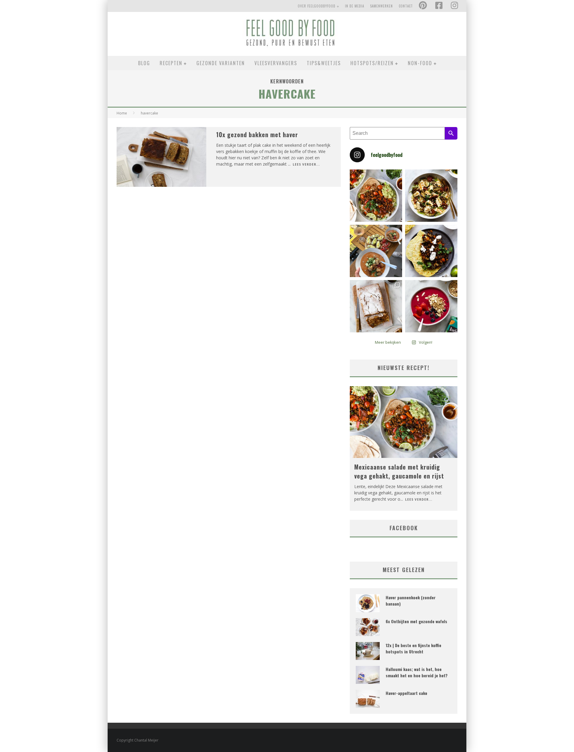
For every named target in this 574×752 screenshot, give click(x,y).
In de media (354, 6)
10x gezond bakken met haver (257, 134)
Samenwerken (381, 6)
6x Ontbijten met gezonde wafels (416, 621)
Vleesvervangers (275, 63)
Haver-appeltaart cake (406, 693)
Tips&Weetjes (324, 63)
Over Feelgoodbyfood (316, 6)
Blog (144, 63)
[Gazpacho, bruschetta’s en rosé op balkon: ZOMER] (376, 251)
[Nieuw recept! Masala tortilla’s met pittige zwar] (431, 251)
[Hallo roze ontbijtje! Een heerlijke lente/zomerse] (431, 306)
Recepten (171, 63)
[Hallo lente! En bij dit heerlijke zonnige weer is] (376, 195)
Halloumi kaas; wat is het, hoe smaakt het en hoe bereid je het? (417, 672)
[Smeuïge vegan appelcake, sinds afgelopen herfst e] (376, 306)
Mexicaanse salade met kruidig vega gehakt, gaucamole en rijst (399, 471)
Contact (406, 6)
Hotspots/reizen (372, 63)
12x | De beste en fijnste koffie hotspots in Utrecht (413, 648)
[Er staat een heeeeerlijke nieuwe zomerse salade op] (431, 195)
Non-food (420, 63)
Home (122, 113)
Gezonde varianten (220, 63)
